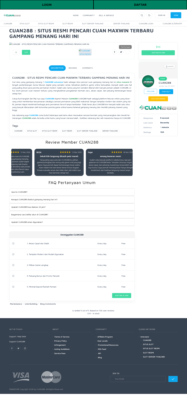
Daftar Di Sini (122, 295)
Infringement (60, 345)
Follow (150, 91)
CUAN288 (8, 23)
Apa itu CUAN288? (19, 192)
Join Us (115, 373)
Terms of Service (61, 337)
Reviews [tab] (73, 68)
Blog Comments (48, 304)
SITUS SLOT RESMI (46, 23)
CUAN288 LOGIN (146, 23)
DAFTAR (140, 4)
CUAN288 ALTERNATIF (172, 23)
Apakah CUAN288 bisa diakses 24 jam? (28, 207)
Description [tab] (57, 68)
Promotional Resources (107, 345)
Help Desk (21, 336)
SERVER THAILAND (121, 23)
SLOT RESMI (67, 23)
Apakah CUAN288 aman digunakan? (27, 222)
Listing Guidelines (62, 349)
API (99, 353)
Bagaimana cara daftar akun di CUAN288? (29, 214)
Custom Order (158, 99)
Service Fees (59, 353)
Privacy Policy (60, 341)
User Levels (102, 341)
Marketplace (16, 304)
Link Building (31, 304)
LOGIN (47, 4)
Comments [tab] (87, 68)
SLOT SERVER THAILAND (92, 23)
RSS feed (101, 349)
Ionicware (145, 337)
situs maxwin (122, 82)
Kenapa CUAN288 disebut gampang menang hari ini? (34, 199)
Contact (166, 92)
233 (26, 52)
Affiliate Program (105, 337)
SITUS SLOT (25, 23)
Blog (99, 357)
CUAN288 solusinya (53, 82)
